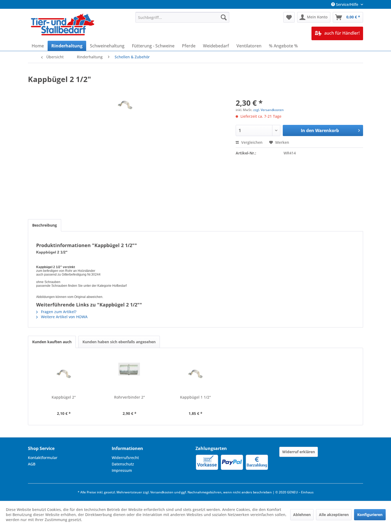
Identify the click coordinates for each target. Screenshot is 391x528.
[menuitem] (182, 17)
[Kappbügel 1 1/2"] (195, 373)
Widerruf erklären (298, 451)
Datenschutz (123, 463)
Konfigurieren (369, 514)
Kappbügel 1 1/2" (195, 397)
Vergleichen (251, 142)
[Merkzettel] (289, 17)
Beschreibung (44, 225)
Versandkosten (161, 492)
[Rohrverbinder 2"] (130, 373)
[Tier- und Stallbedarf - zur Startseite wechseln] (63, 25)
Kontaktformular (42, 457)
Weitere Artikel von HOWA (64, 316)
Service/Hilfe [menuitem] (347, 4)
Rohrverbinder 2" (129, 397)
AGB (31, 463)
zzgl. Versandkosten (268, 110)
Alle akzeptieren (334, 514)
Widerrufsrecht (125, 457)
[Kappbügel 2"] (64, 373)
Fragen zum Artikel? (58, 311)
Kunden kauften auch (52, 341)
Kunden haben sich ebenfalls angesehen (119, 341)
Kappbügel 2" (64, 397)
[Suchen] (223, 17)
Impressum (122, 470)
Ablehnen (302, 514)
